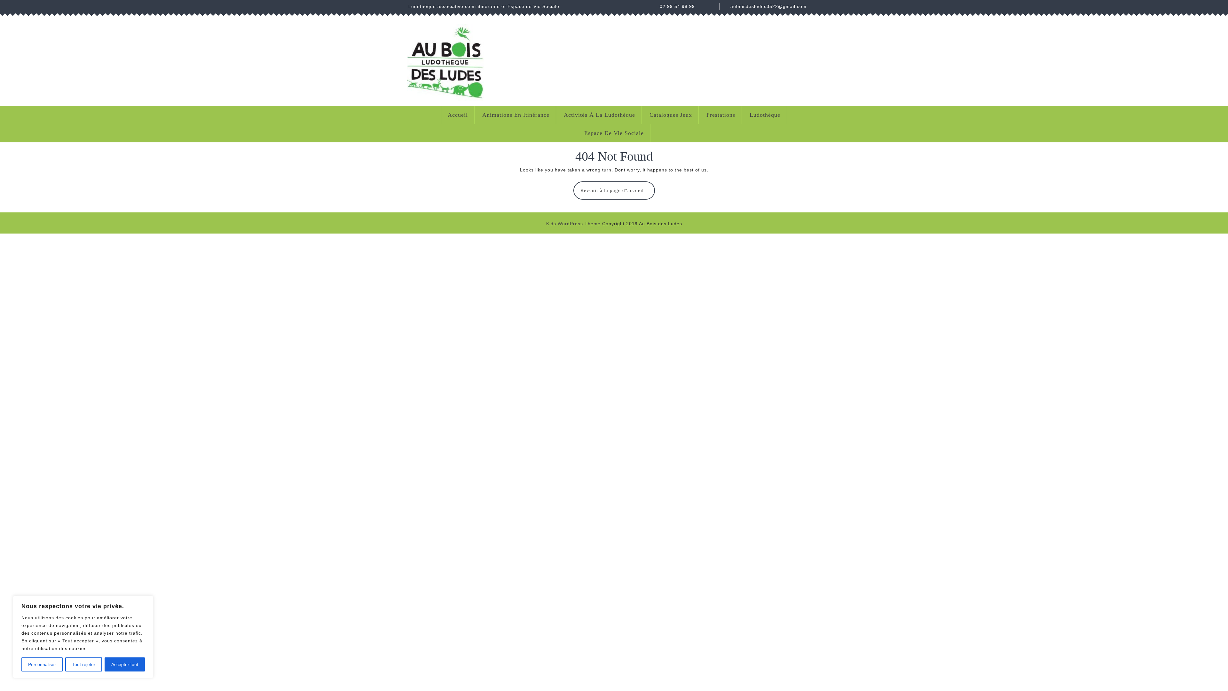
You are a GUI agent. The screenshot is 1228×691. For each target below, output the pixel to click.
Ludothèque (765, 115)
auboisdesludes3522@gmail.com (768, 6)
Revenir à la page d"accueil (617, 193)
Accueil (458, 115)
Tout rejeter (83, 664)
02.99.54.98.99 (677, 6)
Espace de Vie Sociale (614, 133)
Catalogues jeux (670, 115)
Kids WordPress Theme (573, 223)
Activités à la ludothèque (599, 115)
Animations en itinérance (515, 115)
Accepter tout (124, 664)
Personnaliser (42, 664)
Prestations (720, 115)
